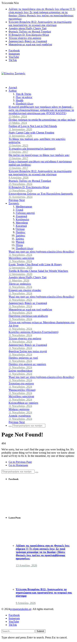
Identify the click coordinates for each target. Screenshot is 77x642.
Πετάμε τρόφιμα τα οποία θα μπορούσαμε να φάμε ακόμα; (42, 119)
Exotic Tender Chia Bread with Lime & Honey (35, 264)
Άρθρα (12, 90)
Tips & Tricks (23, 93)
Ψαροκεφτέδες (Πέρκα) (22, 389)
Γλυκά (19, 209)
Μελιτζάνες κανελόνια (21, 258)
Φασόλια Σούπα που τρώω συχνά (28, 351)
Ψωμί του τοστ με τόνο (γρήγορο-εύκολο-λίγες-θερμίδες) (41, 251)
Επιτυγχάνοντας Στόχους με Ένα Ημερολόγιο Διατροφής (41, 193)
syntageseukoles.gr (20, 609)
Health (19, 100)
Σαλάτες (20, 235)
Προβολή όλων (24, 103)
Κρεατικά (21, 225)
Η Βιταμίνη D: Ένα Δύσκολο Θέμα (29, 34)
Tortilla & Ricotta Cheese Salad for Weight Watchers (38, 270)
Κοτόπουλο (22, 219)
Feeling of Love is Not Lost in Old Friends (33, 126)
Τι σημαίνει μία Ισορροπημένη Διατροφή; (32, 148)
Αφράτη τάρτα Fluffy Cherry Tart (27, 28)
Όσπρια (20, 229)
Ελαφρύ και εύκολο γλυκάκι (25, 290)
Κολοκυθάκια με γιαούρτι (23, 402)
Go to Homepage (18, 465)
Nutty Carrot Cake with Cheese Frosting (31, 132)
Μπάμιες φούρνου (19, 409)
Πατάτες (20, 232)
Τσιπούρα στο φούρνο (21, 383)
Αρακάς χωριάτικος (20, 415)
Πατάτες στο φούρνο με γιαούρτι (27, 364)
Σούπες (20, 238)
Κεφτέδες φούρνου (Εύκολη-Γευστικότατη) (33, 332)
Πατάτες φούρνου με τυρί (23, 357)
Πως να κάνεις (24, 97)
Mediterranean (24, 206)
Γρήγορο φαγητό (25, 212)
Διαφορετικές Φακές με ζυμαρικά (28, 41)
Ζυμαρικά (21, 216)
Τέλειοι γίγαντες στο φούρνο (25, 37)
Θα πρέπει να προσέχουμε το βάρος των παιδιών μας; (39, 155)
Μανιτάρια (22, 222)
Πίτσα (19, 245)
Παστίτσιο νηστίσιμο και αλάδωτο (28, 315)
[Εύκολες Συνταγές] (13, 73)
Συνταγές (14, 203)
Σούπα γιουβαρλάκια (20, 370)
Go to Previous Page (20, 461)
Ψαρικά (20, 241)
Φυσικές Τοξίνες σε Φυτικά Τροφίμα (30, 31)
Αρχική (13, 87)
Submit (40, 631)
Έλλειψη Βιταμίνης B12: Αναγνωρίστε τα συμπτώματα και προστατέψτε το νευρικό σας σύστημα (40, 23)
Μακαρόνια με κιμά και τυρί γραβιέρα (30, 44)
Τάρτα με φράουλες (20, 283)
